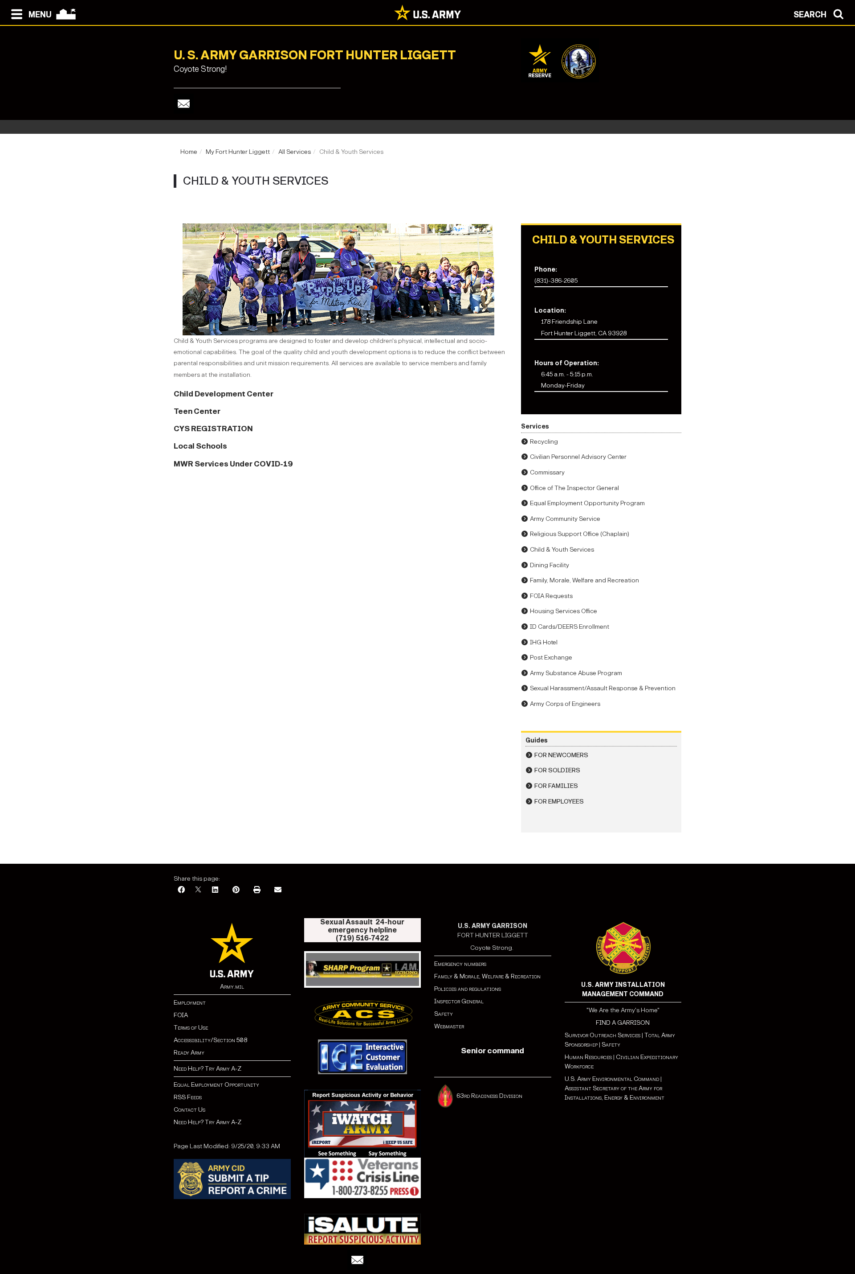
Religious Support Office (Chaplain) (579, 534)
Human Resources (588, 1057)
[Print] (257, 890)
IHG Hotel (544, 642)
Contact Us (189, 1109)
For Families (556, 786)
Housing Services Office (563, 611)
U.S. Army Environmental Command (612, 1079)
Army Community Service (565, 519)
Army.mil (232, 986)
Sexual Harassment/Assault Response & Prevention (603, 688)
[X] (198, 890)
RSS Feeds (188, 1097)
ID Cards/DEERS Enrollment (569, 627)
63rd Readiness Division (490, 1095)
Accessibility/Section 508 (210, 1040)
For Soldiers (557, 770)
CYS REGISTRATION (213, 428)
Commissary (547, 472)
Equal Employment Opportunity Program (587, 503)
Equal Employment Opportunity (216, 1084)
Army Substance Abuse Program (576, 673)
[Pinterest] (236, 890)
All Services (294, 152)
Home (188, 152)
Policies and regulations (467, 989)
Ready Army (189, 1052)
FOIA (181, 1015)
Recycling (544, 441)
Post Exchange (551, 657)
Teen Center (197, 411)
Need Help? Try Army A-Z (207, 1068)
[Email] (184, 104)
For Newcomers (561, 755)
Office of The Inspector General (574, 488)
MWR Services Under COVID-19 (233, 464)
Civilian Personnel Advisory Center (578, 457)
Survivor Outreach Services (602, 1035)
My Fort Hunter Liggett (238, 152)
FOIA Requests (551, 596)
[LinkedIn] (215, 890)
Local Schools (200, 446)
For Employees (559, 801)
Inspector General (459, 1001)
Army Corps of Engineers (565, 704)
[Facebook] (181, 890)
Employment (190, 1002)
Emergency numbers (460, 964)
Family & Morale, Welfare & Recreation (487, 976)
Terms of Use (191, 1027)
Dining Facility (549, 565)
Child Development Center (223, 394)
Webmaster (449, 1026)
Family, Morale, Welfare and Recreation (584, 580)
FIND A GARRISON (623, 1023)
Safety (443, 1014)
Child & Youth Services (562, 549)
